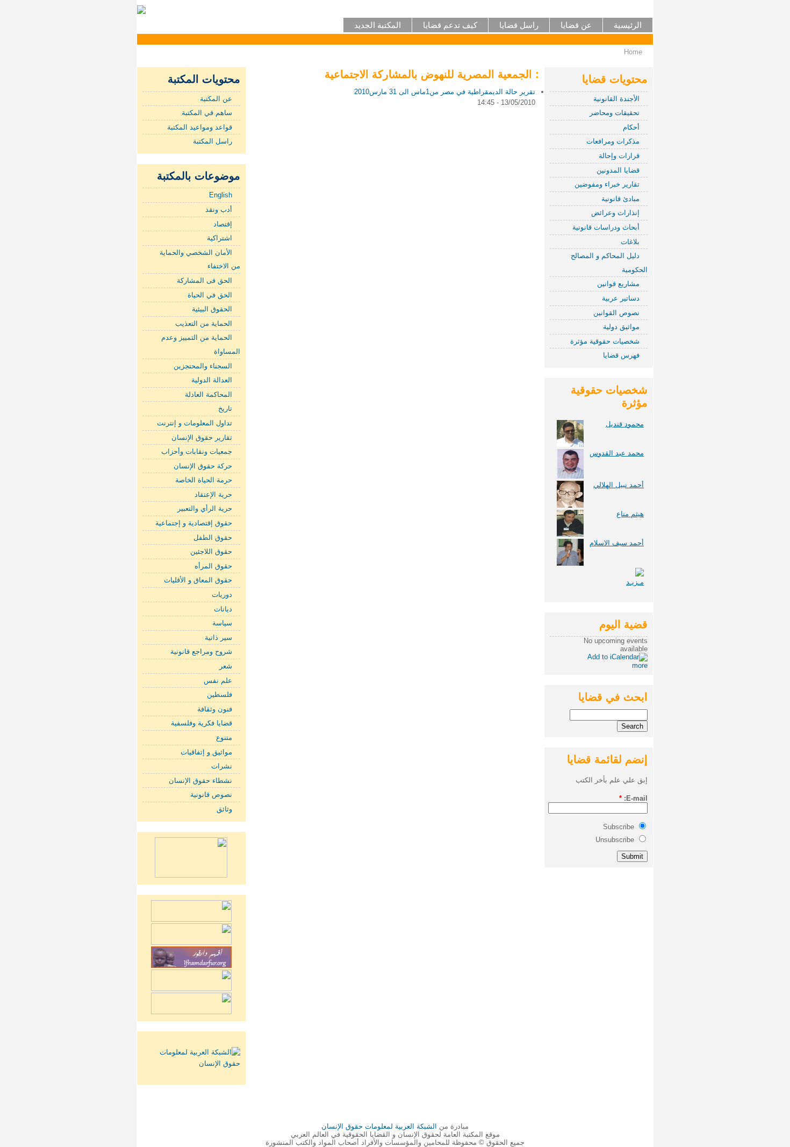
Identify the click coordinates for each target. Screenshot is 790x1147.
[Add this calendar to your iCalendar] (617, 657)
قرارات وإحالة (619, 156)
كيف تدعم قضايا (450, 25)
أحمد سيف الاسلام (617, 543)
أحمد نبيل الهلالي (618, 485)
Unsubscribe (615, 840)
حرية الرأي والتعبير (204, 508)
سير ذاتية (218, 637)
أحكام (631, 127)
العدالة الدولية (211, 380)
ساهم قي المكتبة (207, 113)
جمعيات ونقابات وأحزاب (196, 451)
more (640, 665)
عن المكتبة (216, 99)
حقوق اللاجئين (211, 551)
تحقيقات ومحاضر (615, 113)
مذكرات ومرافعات (613, 141)
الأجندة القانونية (616, 99)
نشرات (221, 766)
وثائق (224, 809)
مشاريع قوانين (618, 284)
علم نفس (218, 680)
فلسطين (219, 694)
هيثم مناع (630, 514)
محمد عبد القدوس (617, 453)
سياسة (222, 623)
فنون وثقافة (214, 709)
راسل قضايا (518, 25)
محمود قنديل (625, 424)
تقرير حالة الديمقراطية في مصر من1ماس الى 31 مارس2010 (444, 92)
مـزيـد (635, 582)
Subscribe (619, 827)
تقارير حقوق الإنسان (201, 437)
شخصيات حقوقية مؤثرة (605, 341)
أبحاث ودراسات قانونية (606, 227)
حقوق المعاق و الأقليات (198, 580)
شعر (225, 666)
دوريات (222, 594)
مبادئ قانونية (620, 199)
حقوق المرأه (213, 566)
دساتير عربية (621, 298)
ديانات (223, 609)
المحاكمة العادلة (208, 394)
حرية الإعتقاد (213, 494)
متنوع (224, 737)
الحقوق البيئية (212, 309)
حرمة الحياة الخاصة (203, 480)
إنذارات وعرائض (615, 213)
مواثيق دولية (621, 327)
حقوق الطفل (212, 537)
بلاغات (630, 242)
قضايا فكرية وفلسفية (201, 723)
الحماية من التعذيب (203, 323)
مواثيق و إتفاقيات (206, 752)
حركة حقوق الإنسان (203, 466)
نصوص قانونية (211, 794)
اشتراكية (219, 238)
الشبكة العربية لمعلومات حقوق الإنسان (379, 1126)
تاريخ (225, 408)
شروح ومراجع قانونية (201, 651)
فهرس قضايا (621, 355)
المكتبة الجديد (377, 25)
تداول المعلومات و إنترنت (194, 423)
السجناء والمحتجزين (203, 366)
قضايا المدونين (618, 170)
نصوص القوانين (616, 313)
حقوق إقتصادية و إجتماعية (193, 523)
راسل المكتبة (212, 141)
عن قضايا (576, 25)
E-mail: (633, 798)
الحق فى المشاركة (204, 280)
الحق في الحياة (210, 295)
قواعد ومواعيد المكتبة (199, 127)
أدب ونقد (218, 209)
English (220, 195)
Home (633, 52)
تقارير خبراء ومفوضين (607, 184)
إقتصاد (222, 224)
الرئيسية (628, 25)
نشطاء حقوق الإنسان (200, 780)
